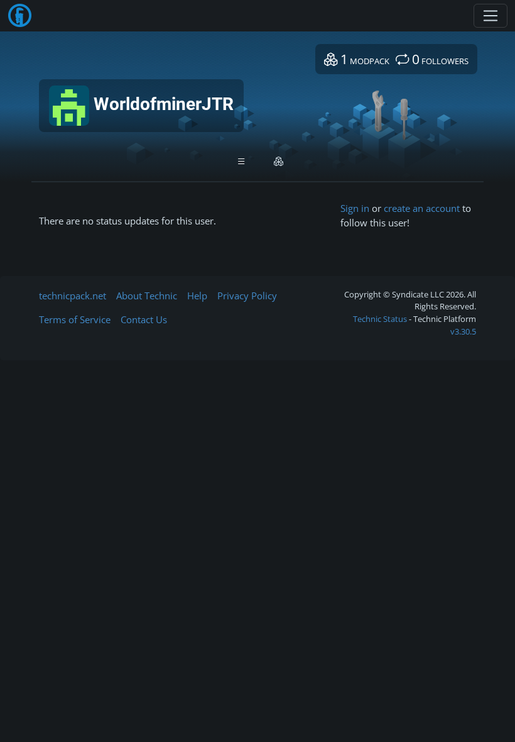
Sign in (354, 208)
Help (197, 295)
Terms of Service (75, 319)
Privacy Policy (247, 295)
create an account (422, 208)
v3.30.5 (463, 331)
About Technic (146, 295)
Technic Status (380, 318)
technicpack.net (72, 295)
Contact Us (144, 319)
